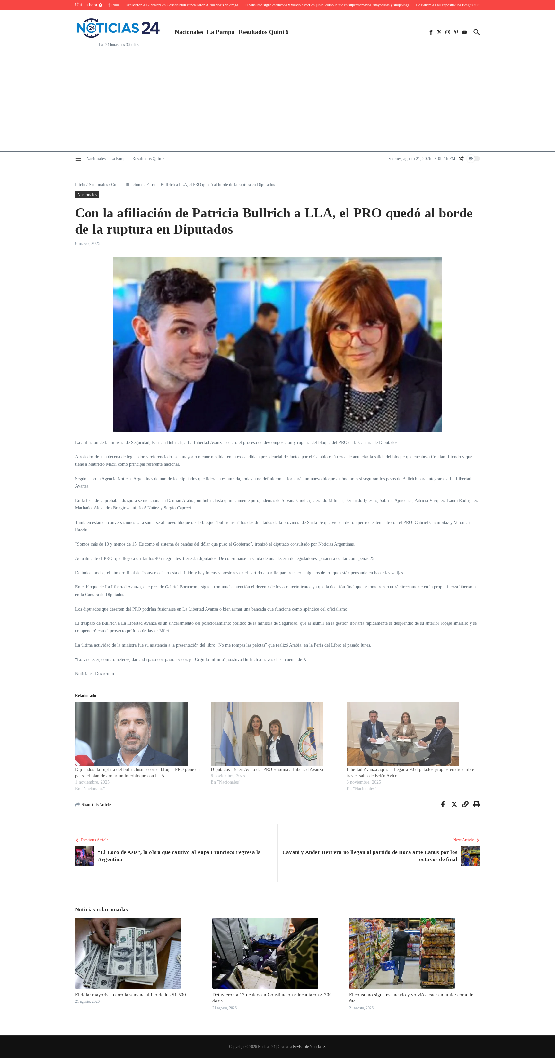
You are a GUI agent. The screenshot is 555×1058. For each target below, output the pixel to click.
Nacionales (189, 32)
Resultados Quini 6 (264, 32)
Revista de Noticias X (309, 1047)
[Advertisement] (277, 103)
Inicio (80, 184)
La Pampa (221, 32)
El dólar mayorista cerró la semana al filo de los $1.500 (130, 994)
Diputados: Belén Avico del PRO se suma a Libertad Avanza (267, 769)
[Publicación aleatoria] (461, 158)
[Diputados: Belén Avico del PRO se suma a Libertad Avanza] (275, 734)
